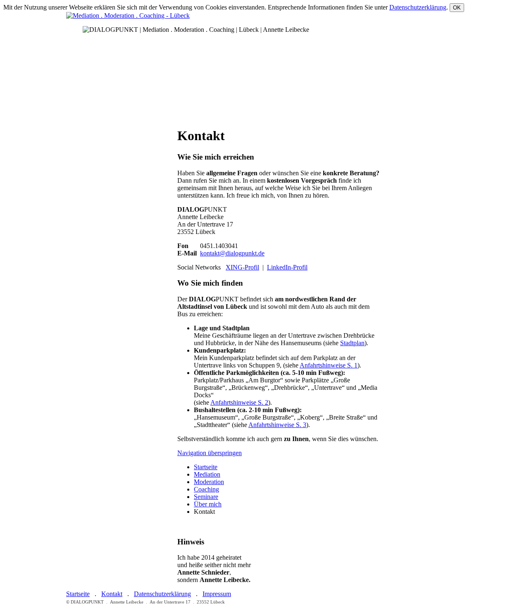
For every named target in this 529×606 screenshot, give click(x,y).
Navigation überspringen (209, 452)
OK (457, 8)
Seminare (206, 496)
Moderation (209, 481)
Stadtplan (352, 342)
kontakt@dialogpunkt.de (232, 253)
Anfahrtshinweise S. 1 (328, 365)
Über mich (208, 504)
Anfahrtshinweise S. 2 (239, 402)
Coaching (206, 489)
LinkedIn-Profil (287, 267)
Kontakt (111, 593)
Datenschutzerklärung (417, 7)
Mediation (207, 474)
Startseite (205, 466)
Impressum (217, 593)
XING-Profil (242, 267)
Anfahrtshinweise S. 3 (277, 424)
